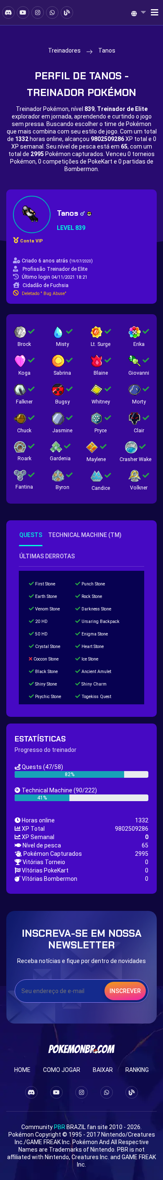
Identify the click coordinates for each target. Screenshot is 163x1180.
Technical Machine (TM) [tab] (85, 535)
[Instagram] (37, 12)
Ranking (137, 1070)
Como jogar (61, 1070)
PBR (59, 1127)
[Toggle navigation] (152, 12)
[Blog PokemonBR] (67, 12)
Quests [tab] (30, 535)
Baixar (103, 1070)
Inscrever (125, 991)
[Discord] (8, 12)
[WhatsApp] (52, 12)
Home (22, 1070)
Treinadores (64, 50)
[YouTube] (23, 12)
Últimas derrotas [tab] (47, 556)
